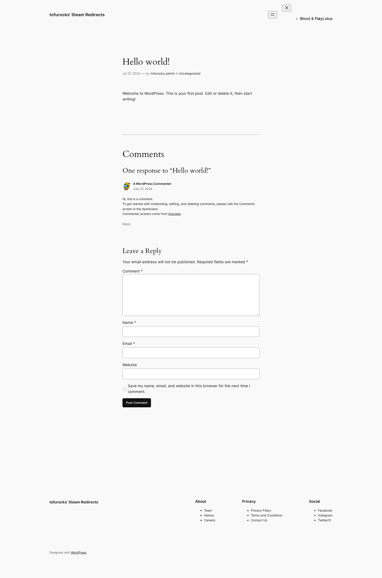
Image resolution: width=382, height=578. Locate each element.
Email (128, 343)
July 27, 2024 (142, 189)
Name (129, 322)
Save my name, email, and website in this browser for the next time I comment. (189, 389)
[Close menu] (286, 8)
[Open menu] (272, 14)
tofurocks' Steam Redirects (77, 14)
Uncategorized (190, 73)
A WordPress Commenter (152, 184)
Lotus (327, 18)
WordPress (78, 552)
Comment (132, 271)
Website (129, 365)
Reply (126, 224)
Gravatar (174, 214)
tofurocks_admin (163, 73)
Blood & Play (311, 18)
